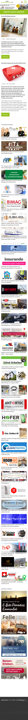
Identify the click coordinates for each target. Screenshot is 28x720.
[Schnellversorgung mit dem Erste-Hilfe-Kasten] (14, 73)
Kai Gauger (12, 83)
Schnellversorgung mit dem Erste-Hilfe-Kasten (13, 63)
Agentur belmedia (11, 39)
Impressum (4, 700)
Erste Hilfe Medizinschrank (8, 16)
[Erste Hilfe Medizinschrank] (14, 27)
